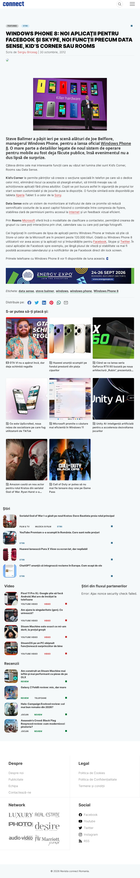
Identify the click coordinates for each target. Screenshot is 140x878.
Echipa (13, 786)
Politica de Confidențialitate (98, 779)
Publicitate (16, 779)
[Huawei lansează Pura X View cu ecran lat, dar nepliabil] (10, 554)
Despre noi (16, 773)
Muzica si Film (43, 526)
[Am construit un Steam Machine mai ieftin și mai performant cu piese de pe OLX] (11, 676)
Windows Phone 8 (106, 291)
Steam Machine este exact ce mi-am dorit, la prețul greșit (43, 628)
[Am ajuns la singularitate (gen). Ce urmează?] (11, 615)
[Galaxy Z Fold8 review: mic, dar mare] (11, 692)
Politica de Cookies (92, 773)
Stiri (25, 26)
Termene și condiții (92, 786)
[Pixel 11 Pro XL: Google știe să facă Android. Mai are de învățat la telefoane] (11, 598)
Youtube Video (29, 604)
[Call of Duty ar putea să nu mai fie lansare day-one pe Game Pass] (70, 459)
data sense (26, 291)
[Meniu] (132, 4)
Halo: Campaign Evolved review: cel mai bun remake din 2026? (43, 705)
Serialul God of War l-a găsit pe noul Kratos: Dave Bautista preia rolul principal (66, 515)
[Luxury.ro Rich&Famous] (21, 817)
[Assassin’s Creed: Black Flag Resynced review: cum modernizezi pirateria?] (11, 726)
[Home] (13, 3)
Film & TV (24, 526)
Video (47, 604)
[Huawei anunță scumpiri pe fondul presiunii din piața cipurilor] (70, 338)
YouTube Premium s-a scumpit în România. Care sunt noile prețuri (59, 532)
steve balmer (45, 291)
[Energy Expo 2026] (70, 283)
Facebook (99, 241)
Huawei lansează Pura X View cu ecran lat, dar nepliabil (53, 549)
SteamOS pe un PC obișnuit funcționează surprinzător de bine (42, 645)
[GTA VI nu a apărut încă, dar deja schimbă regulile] (26, 338)
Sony (57, 195)
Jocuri (25, 715)
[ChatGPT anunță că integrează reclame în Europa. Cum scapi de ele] (10, 571)
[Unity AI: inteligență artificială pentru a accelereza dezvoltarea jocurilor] (113, 399)
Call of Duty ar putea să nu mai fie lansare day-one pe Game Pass (70, 488)
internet (74, 212)
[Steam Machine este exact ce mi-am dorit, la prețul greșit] (11, 632)
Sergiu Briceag (27, 52)
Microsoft (28, 220)
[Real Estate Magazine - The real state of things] (47, 816)
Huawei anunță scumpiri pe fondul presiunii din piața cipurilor (68, 366)
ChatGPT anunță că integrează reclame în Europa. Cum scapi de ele (60, 565)
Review (25, 681)
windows (62, 291)
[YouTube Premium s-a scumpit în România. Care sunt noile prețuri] (10, 538)
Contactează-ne (20, 792)
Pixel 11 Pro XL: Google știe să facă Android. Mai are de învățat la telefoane (42, 596)
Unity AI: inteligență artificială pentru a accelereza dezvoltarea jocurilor (113, 427)
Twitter (125, 241)
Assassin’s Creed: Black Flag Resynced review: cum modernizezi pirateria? (43, 723)
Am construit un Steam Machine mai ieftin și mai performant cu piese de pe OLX (44, 674)
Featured (12, 26)
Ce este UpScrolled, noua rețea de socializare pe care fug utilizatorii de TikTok (25, 427)
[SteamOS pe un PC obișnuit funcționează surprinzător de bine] (11, 648)
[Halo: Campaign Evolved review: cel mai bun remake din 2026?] (11, 709)
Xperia (20, 195)
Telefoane (40, 698)
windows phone (81, 291)
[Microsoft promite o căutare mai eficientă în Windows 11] (70, 399)
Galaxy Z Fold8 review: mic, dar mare (43, 687)
